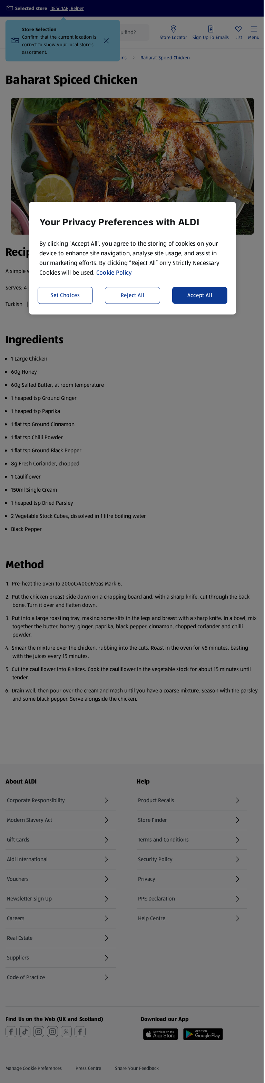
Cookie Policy (114, 272)
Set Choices (65, 295)
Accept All (200, 295)
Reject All (133, 295)
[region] (132, 258)
